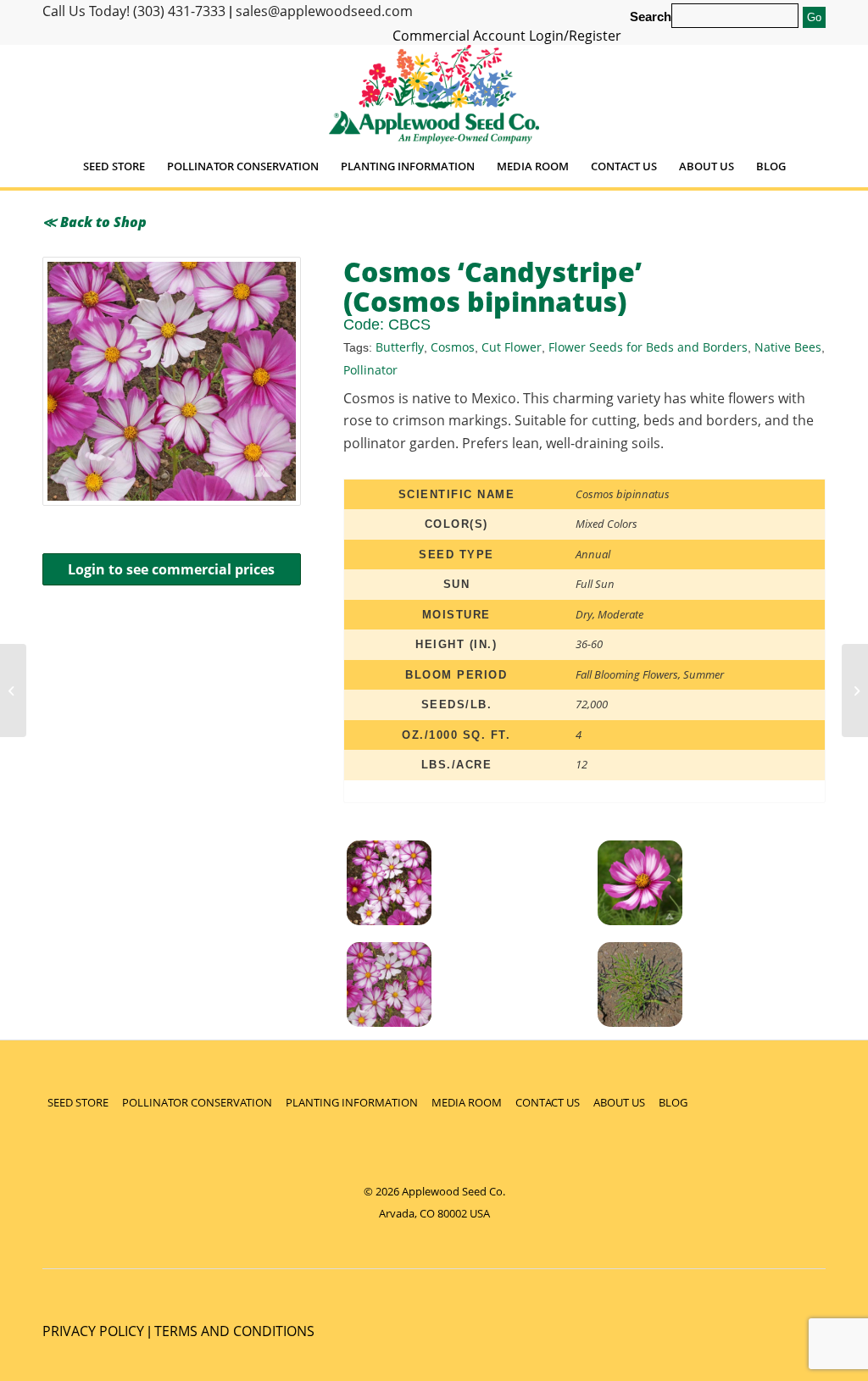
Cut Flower (511, 347)
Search (650, 17)
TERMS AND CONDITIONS (234, 1331)
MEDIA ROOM (466, 1102)
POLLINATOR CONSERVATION (197, 1102)
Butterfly (400, 347)
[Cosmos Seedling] (718, 987)
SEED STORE (77, 1102)
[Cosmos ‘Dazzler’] (855, 690)
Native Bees (787, 347)
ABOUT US (619, 1102)
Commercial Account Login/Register (506, 35)
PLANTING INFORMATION (352, 1102)
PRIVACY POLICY (93, 1331)
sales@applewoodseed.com (324, 11)
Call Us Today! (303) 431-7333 (133, 11)
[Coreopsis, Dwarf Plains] (13, 690)
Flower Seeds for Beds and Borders (648, 347)
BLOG (673, 1102)
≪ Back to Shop (94, 222)
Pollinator (370, 370)
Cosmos (453, 347)
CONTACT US (547, 1102)
